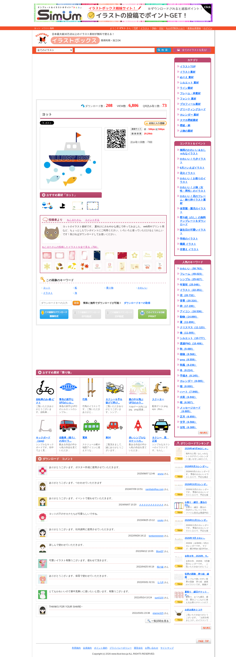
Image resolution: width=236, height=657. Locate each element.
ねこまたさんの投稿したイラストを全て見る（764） (70, 247)
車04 (108, 437)
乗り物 (109, 287)
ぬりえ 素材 (187, 77)
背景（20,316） (189, 300)
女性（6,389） (188, 427)
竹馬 (84, 399)
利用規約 (76, 648)
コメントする (92, 219)
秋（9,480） (187, 348)
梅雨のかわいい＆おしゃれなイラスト (193, 151)
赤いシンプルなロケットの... (137, 439)
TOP (135, 28)
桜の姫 (160, 567)
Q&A (154, 28)
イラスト (144, 28)
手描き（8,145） (189, 375)
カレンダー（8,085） (192, 380)
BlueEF (160, 551)
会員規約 (87, 648)
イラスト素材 (187, 71)
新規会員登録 (194, 28)
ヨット (46, 287)
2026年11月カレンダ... (196, 520)
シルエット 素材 (189, 82)
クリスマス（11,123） (193, 327)
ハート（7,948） (189, 391)
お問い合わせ (151, 648)
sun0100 (159, 597)
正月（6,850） (188, 416)
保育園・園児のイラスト (193, 210)
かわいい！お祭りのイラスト (193, 180)
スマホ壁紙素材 (189, 120)
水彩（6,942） (188, 397)
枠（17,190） (188, 305)
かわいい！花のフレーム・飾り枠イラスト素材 (193, 200)
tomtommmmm (156, 536)
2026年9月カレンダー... (196, 466)
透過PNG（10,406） (192, 343)
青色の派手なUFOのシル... (66, 401)
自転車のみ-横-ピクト (45, 401)
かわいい (142, 287)
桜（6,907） (187, 402)
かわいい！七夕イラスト (193, 160)
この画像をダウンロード (54, 314)
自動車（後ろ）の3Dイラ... (67, 439)
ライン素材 (186, 87)
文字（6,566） (188, 421)
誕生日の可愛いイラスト (193, 231)
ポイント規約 (100, 648)
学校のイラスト (189, 238)
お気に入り (155, 123)
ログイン (207, 28)
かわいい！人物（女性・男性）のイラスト (193, 189)
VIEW (179, 458)
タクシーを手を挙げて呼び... (114, 401)
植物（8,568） (188, 354)
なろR (160, 582)
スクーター (158, 399)
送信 (76, 303)
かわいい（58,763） (192, 268)
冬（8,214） (187, 370)
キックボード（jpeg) (43, 439)
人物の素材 (186, 130)
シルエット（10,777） (193, 338)
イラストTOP (188, 66)
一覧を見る (203, 432)
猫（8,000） (187, 386)
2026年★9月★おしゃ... (196, 448)
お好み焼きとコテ (193, 609)
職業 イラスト (188, 243)
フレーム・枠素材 (190, 93)
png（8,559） (188, 359)
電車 (84, 437)
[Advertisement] (15, 87)
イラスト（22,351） (192, 289)
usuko (160, 520)
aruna (161, 474)
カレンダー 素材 (189, 114)
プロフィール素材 (190, 103)
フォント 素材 (188, 98)
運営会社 (138, 648)
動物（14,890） (189, 316)
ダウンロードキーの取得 (137, 303)
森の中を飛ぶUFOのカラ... (136, 401)
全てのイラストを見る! (193, 50)
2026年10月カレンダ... (196, 484)
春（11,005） (188, 332)
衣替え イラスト (189, 249)
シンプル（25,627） (192, 279)
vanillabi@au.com (154, 489)
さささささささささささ (151, 505)
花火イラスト (187, 173)
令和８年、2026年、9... (196, 556)
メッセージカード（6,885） (190, 409)
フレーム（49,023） (192, 273)
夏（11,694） (188, 322)
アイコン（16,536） (192, 311)
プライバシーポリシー (121, 648)
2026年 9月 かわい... (195, 538)
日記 (161, 28)
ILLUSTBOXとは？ (175, 28)
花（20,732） (188, 295)
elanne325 (158, 613)
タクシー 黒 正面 (160, 439)
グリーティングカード (193, 109)
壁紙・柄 (185, 125)
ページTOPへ (203, 641)
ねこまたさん (74, 219)
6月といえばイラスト (192, 167)
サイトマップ (167, 648)
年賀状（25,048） (190, 284)
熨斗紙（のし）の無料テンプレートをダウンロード (193, 221)
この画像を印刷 (152, 314)
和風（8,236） (188, 364)
